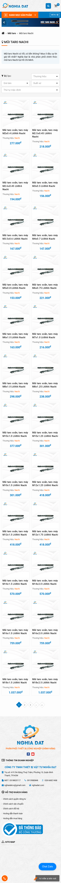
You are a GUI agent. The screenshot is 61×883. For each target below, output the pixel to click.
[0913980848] (5, 878)
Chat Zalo (47, 866)
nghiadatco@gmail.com (14, 785)
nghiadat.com (38, 785)
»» (42, 705)
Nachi (17, 138)
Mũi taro (12, 33)
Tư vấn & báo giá (47, 879)
